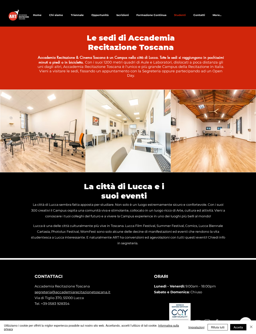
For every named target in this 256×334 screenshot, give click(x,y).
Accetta (238, 327)
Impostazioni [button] (196, 327)
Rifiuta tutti (217, 327)
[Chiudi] (251, 327)
